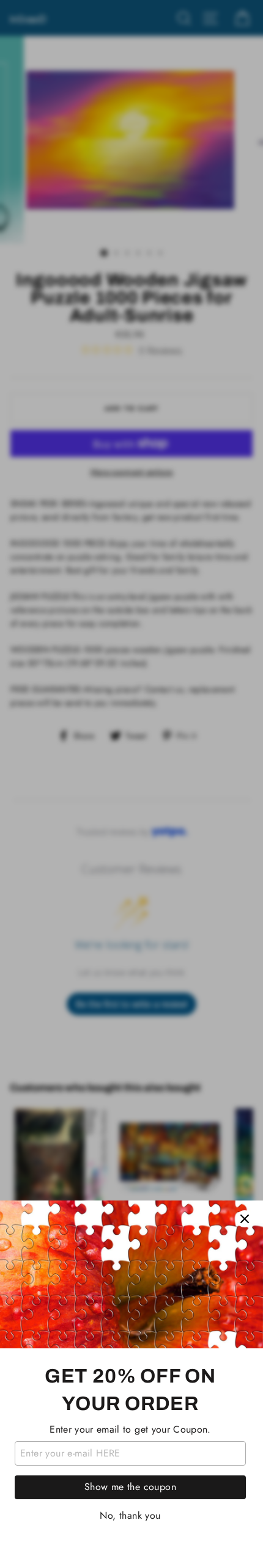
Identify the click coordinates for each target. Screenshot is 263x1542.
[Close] (244, 1218)
